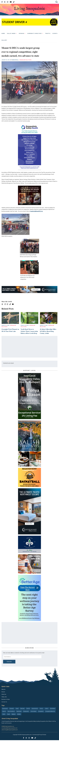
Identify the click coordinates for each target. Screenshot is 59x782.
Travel (8, 714)
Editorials (22, 708)
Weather (3, 689)
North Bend (52, 708)
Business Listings (6, 699)
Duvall (17, 708)
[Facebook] (5, 304)
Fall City (28, 708)
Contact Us (4, 701)
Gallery (4, 40)
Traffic (47, 33)
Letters (46, 708)
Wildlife (19, 714)
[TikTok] (10, 304)
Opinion (21, 33)
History (41, 708)
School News (33, 711)
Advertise (4, 694)
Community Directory (34, 33)
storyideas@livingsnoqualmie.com (9, 728)
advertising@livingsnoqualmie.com (10, 729)
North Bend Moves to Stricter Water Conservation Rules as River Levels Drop (29, 331)
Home (3, 33)
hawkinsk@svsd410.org (36, 211)
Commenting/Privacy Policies (39, 734)
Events (55, 33)
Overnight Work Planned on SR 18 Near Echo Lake (10, 330)
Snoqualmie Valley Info (25, 59)
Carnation (12, 708)
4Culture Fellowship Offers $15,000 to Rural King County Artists (48, 331)
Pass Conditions (11, 711)
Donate (3, 691)
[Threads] (3, 304)
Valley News (11, 33)
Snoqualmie (40, 711)
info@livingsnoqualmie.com (8, 726)
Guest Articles (35, 708)
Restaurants (26, 711)
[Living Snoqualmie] (29, 9)
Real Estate (19, 711)
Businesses (5, 708)
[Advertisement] (30, 347)
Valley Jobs (4, 696)
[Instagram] (8, 304)
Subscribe (9, 661)
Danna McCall (15, 59)
